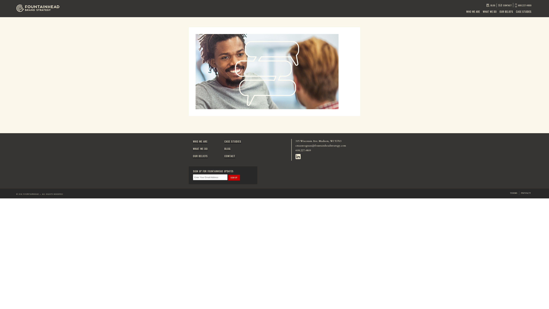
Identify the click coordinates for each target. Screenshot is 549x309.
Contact (507, 5)
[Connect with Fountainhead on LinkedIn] (299, 156)
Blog (493, 5)
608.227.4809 (524, 5)
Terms (513, 193)
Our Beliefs (506, 11)
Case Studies (523, 11)
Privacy (526, 193)
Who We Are (473, 11)
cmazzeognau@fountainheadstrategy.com (321, 145)
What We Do (490, 11)
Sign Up (234, 177)
